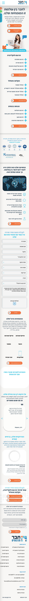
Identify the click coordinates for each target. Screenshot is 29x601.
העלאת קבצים (14, 301)
